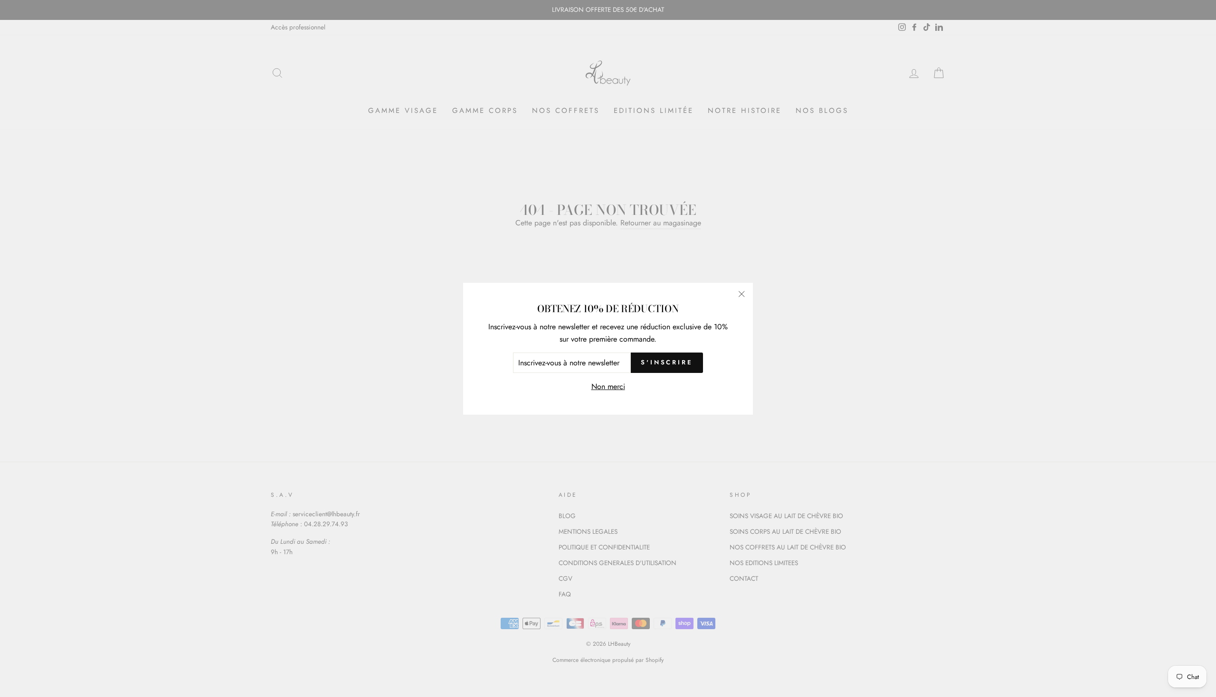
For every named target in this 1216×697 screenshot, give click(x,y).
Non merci (608, 386)
